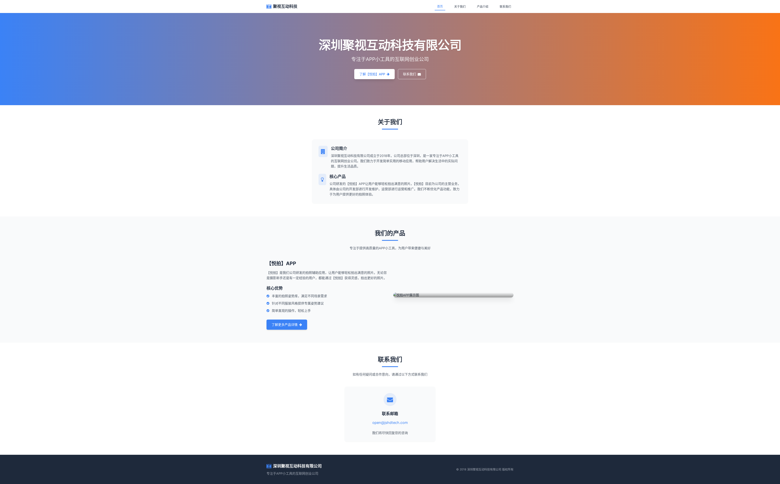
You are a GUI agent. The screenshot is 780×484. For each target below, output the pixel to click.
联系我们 (505, 6)
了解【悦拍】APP (372, 74)
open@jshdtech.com (390, 422)
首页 (440, 6)
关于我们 (460, 6)
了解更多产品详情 (285, 325)
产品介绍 (482, 6)
